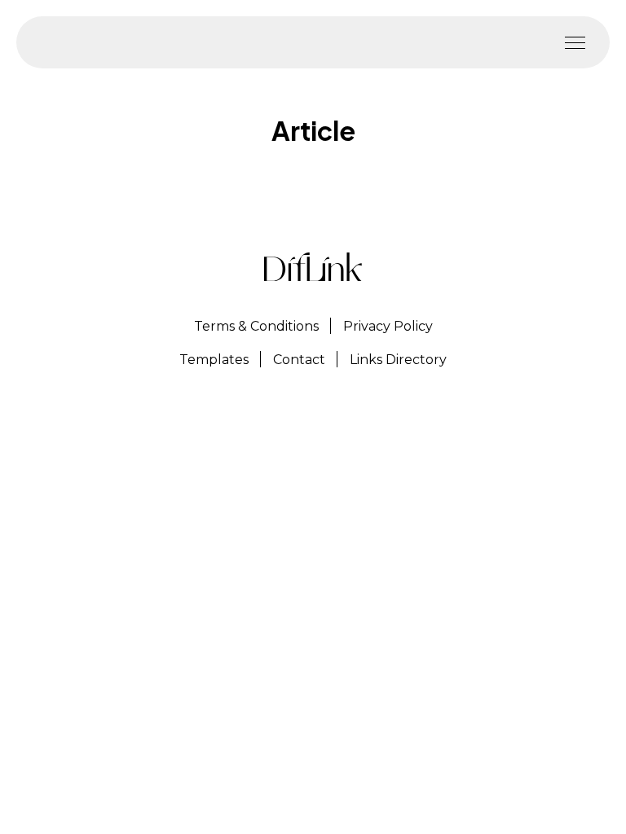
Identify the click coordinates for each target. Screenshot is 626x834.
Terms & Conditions (256, 326)
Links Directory (398, 359)
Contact (299, 359)
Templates (214, 359)
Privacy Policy (388, 326)
